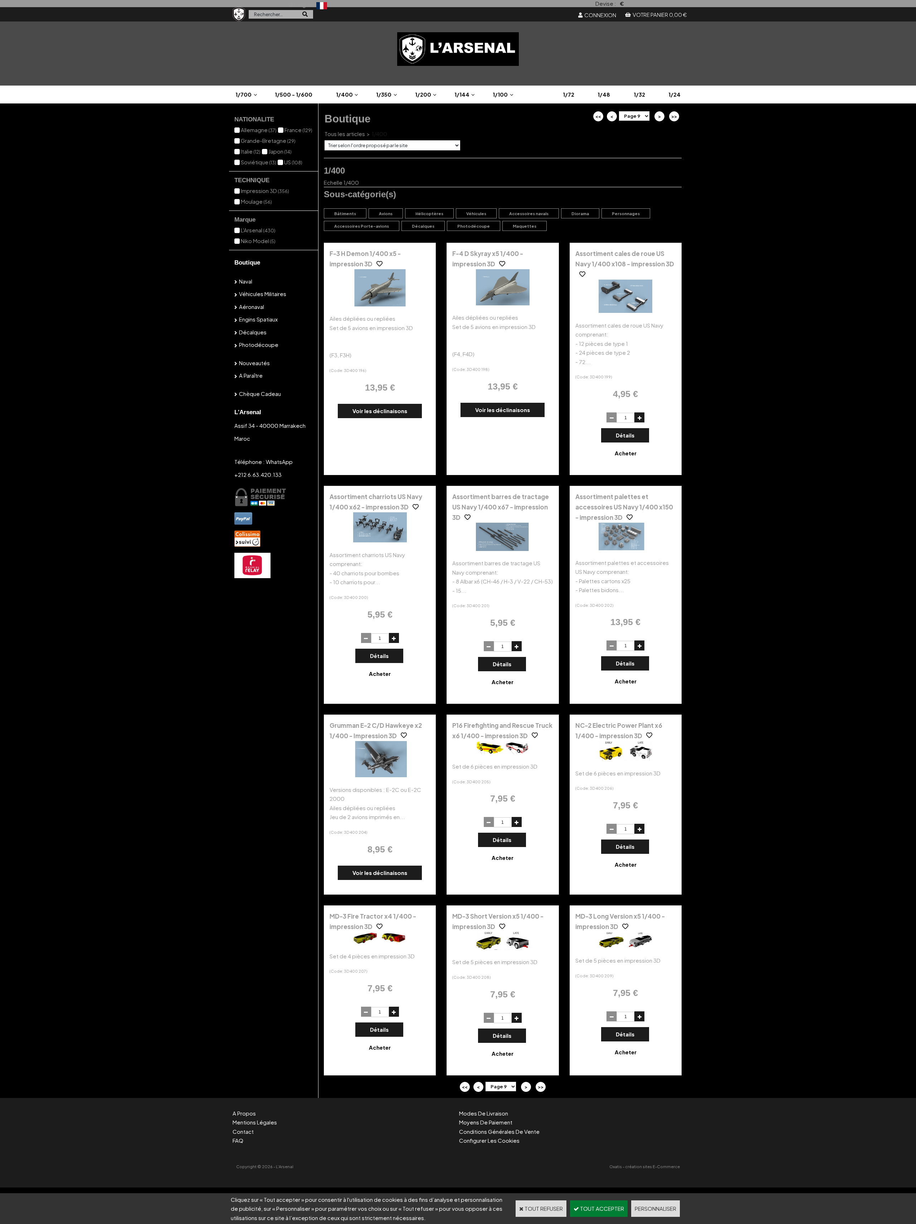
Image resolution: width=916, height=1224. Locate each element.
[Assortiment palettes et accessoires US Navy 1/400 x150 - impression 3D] (625, 548)
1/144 (461, 94)
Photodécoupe (258, 344)
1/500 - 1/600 (293, 94)
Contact (243, 1131)
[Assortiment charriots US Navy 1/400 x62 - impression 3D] (380, 540)
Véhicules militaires (262, 293)
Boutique (247, 262)
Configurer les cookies (489, 1140)
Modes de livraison (483, 1113)
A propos (244, 1113)
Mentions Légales (255, 1122)
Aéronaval (251, 306)
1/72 (568, 94)
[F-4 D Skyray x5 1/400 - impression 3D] (503, 303)
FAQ (238, 1140)
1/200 (423, 94)
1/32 (639, 94)
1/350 (383, 94)
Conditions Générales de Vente (499, 1131)
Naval (245, 281)
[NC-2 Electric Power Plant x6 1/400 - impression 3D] (625, 758)
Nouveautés (254, 362)
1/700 (243, 94)
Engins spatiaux (258, 319)
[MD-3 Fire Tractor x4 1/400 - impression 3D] (380, 941)
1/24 (674, 94)
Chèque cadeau (260, 393)
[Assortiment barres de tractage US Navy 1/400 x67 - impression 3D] (503, 548)
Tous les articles (345, 133)
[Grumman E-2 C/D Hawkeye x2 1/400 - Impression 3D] (380, 774)
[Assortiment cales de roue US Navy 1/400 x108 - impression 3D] (625, 310)
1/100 (500, 94)
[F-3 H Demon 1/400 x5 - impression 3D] (380, 304)
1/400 (344, 94)
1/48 (604, 94)
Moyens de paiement (485, 1122)
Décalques (253, 332)
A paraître (251, 375)
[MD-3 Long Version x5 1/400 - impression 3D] (625, 946)
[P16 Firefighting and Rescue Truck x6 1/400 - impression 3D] (503, 752)
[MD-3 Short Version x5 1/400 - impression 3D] (503, 947)
